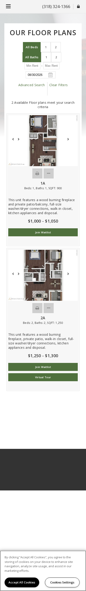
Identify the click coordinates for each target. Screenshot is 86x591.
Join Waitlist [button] (43, 232)
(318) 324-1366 (56, 6)
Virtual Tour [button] (43, 377)
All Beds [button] (32, 47)
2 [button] (56, 47)
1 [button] (46, 47)
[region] (43, 571)
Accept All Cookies (21, 582)
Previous (16, 141)
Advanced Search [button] (31, 85)
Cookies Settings (62, 582)
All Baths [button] (32, 57)
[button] (37, 173)
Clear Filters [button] (58, 85)
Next (70, 141)
